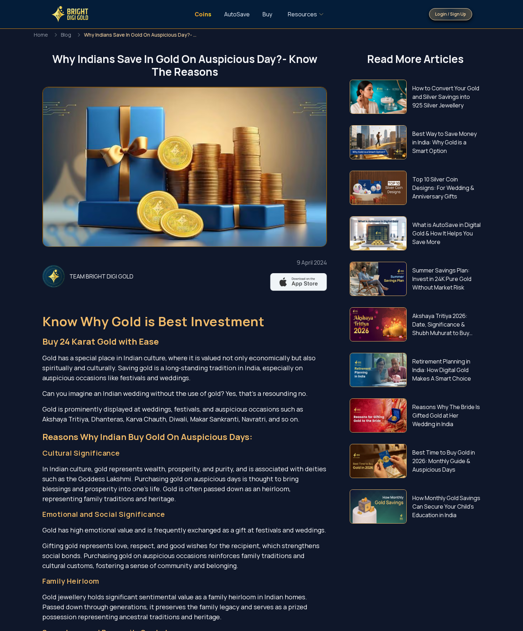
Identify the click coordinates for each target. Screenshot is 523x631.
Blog (66, 34)
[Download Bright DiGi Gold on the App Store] (298, 282)
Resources (302, 14)
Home (41, 34)
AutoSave (237, 14)
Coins (203, 14)
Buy (267, 14)
